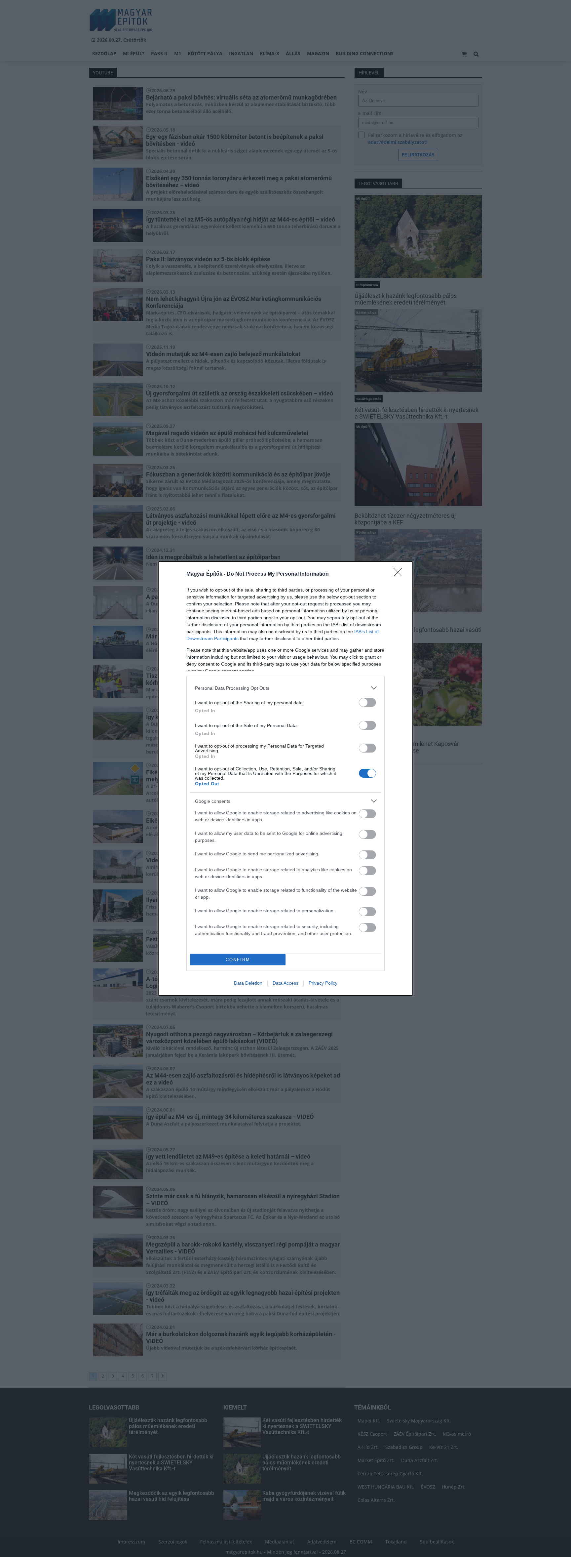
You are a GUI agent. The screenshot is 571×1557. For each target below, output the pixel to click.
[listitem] (285, 687)
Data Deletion (248, 983)
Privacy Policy (323, 983)
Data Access (285, 983)
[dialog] (285, 778)
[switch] (367, 702)
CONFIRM (238, 959)
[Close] (400, 574)
